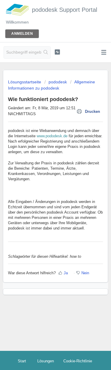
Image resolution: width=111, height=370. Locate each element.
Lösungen (45, 361)
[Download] (44, 182)
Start (22, 361)
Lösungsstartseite (25, 82)
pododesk (58, 82)
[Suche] (45, 52)
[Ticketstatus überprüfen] (57, 52)
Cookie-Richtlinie (77, 361)
